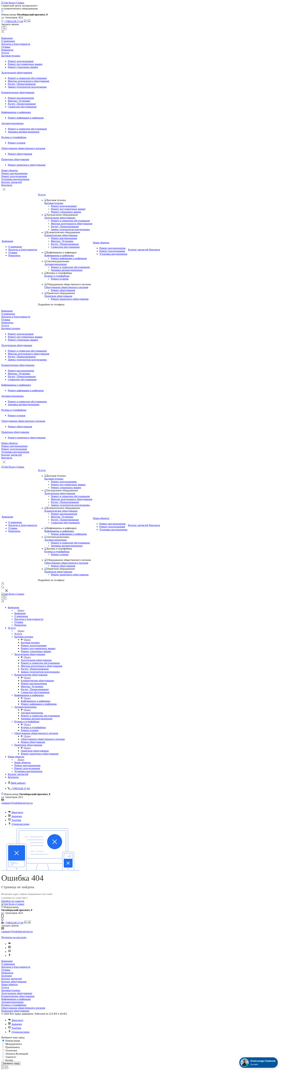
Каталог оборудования (13, 981)
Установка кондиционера (15, 179)
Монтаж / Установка (19, 100)
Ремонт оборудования (20, 153)
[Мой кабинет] (2, 32)
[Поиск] (4, 28)
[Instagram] (9, 947)
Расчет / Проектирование (22, 84)
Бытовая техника (10, 55)
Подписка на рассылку (14, 937)
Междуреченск (13, 1044)
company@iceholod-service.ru (17, 803)
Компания (7, 38)
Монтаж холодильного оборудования (28, 81)
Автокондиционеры (12, 123)
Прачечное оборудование (15, 159)
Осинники (11, 1050)
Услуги (5, 52)
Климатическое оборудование (17, 92)
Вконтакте (17, 812)
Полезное (6, 975)
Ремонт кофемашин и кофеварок (26, 117)
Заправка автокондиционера (23, 131)
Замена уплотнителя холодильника (27, 86)
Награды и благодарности (15, 44)
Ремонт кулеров (16, 142)
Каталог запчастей (11, 182)
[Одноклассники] (9, 955)
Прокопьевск (12, 1047)
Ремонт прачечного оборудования (26, 164)
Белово (9, 1060)
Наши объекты (9, 170)
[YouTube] (9, 951)
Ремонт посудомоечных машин (25, 64)
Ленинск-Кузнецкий (16, 1053)
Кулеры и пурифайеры (13, 137)
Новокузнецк (12, 1040)
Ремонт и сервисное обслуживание (27, 78)
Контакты (6, 185)
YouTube (16, 820)
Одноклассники (20, 824)
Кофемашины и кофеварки (16, 112)
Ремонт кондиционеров (21, 98)
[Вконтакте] (9, 943)
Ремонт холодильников (20, 61)
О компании (8, 41)
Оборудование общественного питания (23, 148)
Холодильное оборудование (16, 72)
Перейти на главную (12, 901)
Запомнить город (11, 1063)
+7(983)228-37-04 (13, 21)
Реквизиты (7, 49)
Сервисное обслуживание (22, 106)
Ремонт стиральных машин (23, 67)
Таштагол (10, 1057)
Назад (21, 610)
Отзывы (5, 47)
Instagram (17, 816)
